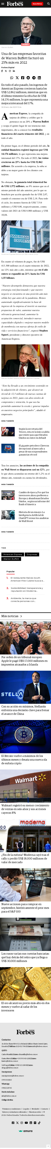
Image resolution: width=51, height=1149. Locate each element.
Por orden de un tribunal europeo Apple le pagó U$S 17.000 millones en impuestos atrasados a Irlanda (24, 661)
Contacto (44, 1109)
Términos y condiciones (11, 1109)
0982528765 (7, 1088)
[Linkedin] (39, 78)
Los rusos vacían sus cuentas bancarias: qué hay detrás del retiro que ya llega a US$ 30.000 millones (25, 957)
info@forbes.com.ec (40, 1046)
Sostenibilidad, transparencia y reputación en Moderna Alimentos (27, 589)
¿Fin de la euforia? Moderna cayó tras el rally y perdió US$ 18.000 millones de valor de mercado (25, 859)
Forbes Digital (7, 67)
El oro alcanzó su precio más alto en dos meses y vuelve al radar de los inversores (25, 1007)
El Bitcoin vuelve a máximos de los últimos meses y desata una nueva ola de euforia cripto (24, 760)
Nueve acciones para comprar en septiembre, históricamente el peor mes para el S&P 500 (25, 908)
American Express (12, 554)
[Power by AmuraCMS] (25, 1131)
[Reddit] (28, 78)
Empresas (32, 554)
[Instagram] (22, 1123)
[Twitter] (17, 78)
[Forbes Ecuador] (15, 4)
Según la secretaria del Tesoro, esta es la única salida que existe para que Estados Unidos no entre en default (34, 433)
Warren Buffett (11, 559)
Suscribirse (37, 4)
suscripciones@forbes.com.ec (13, 1076)
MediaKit (35, 1109)
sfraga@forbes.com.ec (10, 1068)
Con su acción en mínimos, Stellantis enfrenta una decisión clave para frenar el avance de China (25, 710)
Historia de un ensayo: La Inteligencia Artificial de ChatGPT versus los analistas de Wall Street (34, 516)
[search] (48, 4)
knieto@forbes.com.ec (10, 1061)
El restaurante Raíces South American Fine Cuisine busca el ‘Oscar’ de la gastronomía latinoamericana (27, 579)
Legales (26, 1109)
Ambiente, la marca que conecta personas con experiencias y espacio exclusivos (23, 600)
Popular (11, 571)
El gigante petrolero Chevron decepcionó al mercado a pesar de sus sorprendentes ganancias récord (34, 450)
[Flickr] (35, 1123)
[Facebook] (22, 78)
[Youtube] (26, 1123)
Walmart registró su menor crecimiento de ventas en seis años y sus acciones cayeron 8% (25, 809)
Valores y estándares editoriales (14, 1112)
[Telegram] (33, 78)
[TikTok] (39, 1123)
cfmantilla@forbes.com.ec (28, 1054)
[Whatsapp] (11, 78)
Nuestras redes (35, 1112)
